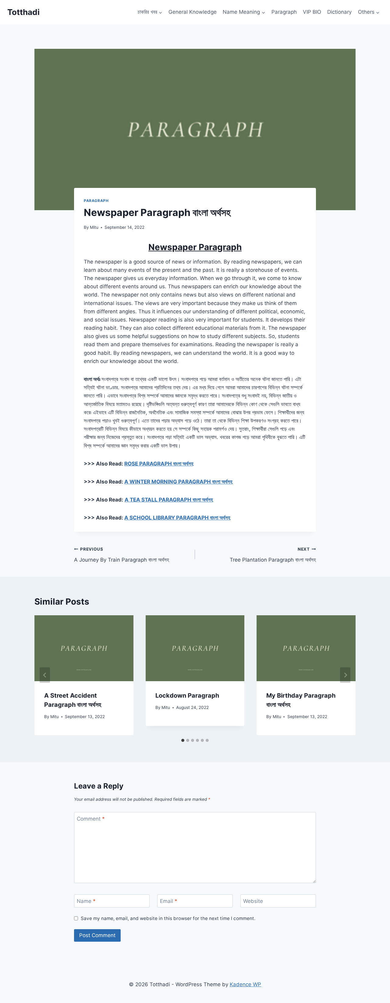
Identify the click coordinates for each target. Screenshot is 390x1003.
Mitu (94, 227)
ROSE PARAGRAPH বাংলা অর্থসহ (158, 464)
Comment (91, 819)
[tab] (182, 740)
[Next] (345, 675)
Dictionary (339, 12)
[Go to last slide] (45, 675)
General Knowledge (192, 12)
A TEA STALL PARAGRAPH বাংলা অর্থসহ (169, 500)
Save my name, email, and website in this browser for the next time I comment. (168, 918)
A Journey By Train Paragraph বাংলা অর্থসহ (121, 555)
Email (168, 901)
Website (253, 901)
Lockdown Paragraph (187, 695)
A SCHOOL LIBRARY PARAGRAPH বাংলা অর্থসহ (177, 518)
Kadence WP (245, 984)
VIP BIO (312, 12)
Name (86, 901)
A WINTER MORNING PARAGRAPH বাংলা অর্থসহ (178, 482)
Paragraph (284, 12)
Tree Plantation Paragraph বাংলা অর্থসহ (273, 555)
